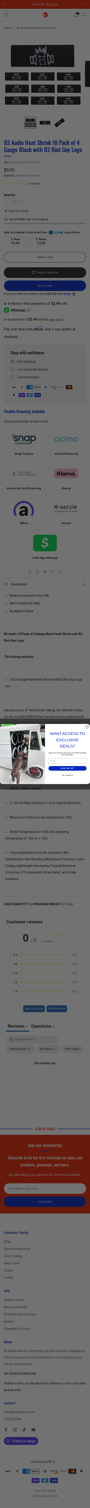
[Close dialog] (87, 727)
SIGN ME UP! (67, 768)
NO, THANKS (67, 775)
